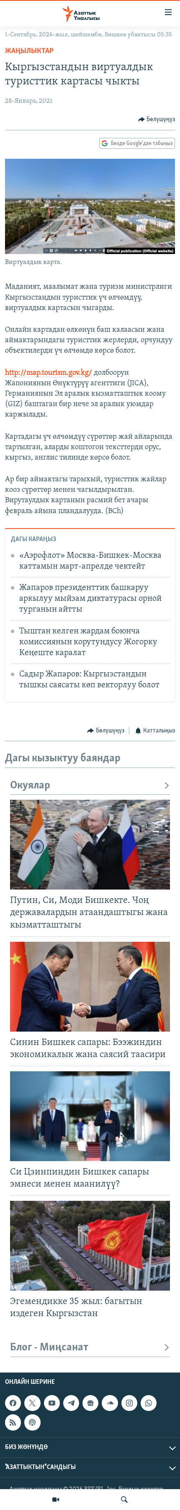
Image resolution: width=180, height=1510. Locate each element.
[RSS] (13, 1422)
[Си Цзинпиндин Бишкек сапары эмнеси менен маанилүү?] (90, 1116)
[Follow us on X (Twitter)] (32, 1403)
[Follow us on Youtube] (52, 1403)
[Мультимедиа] (55, 1499)
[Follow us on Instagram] (129, 1403)
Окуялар (30, 785)
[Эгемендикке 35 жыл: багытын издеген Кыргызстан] (90, 1246)
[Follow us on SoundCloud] (110, 1403)
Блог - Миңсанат (49, 1347)
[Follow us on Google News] (90, 1403)
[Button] (156, 119)
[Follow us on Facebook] (13, 1403)
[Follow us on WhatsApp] (149, 1403)
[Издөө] (124, 1499)
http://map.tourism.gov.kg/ (49, 373)
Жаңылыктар (29, 51)
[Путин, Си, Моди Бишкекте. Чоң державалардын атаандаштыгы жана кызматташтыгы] (90, 845)
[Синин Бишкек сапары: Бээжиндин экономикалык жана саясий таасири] (90, 987)
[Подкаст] (32, 1422)
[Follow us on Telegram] (71, 1403)
